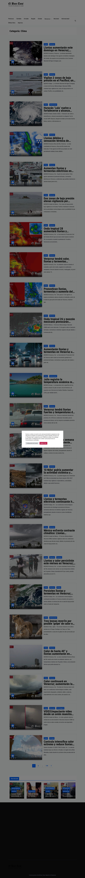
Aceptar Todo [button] (43, 443)
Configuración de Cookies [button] (32, 443)
